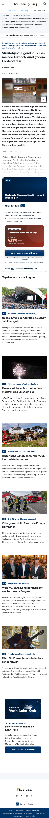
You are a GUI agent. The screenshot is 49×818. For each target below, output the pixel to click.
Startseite (5, 15)
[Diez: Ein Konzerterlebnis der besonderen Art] (24, 637)
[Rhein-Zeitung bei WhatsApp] (16, 795)
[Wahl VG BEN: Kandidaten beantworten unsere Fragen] (24, 566)
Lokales (15, 15)
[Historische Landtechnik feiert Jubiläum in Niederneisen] (24, 434)
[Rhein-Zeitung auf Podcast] (32, 795)
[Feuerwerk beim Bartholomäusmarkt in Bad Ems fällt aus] (24, 367)
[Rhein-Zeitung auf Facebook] (21, 795)
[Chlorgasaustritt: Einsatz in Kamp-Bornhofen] (24, 502)
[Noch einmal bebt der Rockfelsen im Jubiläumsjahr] (24, 296)
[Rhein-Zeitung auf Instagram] (27, 795)
